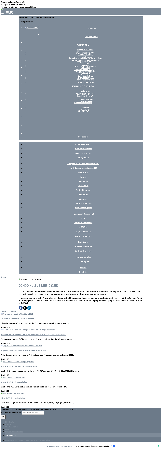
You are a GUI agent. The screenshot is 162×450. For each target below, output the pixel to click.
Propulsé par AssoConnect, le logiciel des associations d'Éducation (29, 440)
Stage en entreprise (85, 76)
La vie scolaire (83, 185)
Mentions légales (11, 427)
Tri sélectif (83, 272)
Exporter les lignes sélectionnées (13, 2)
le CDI (83, 218)
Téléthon (85, 107)
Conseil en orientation (85, 80)
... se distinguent (83, 261)
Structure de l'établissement (85, 66)
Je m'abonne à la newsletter (11, 412)
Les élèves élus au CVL (85, 96)
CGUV (7, 429)
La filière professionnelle (85, 71)
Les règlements (83, 157)
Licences (8, 424)
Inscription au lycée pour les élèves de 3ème (85, 58)
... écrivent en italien (85, 99)
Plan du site (9, 422)
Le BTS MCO (85, 73)
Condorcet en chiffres (85, 50)
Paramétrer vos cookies (14, 431)
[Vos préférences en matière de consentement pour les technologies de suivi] (158, 446)
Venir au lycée (85, 63)
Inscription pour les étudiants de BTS (83, 168)
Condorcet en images (85, 54)
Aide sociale (83, 194)
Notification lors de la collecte (59, 446)
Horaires (83, 177)
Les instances (85, 91)
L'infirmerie (83, 199)
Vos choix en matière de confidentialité (92, 446)
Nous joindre (83, 181)
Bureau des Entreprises (85, 82)
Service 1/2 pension (83, 190)
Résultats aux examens (83, 149)
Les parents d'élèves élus (83, 246)
